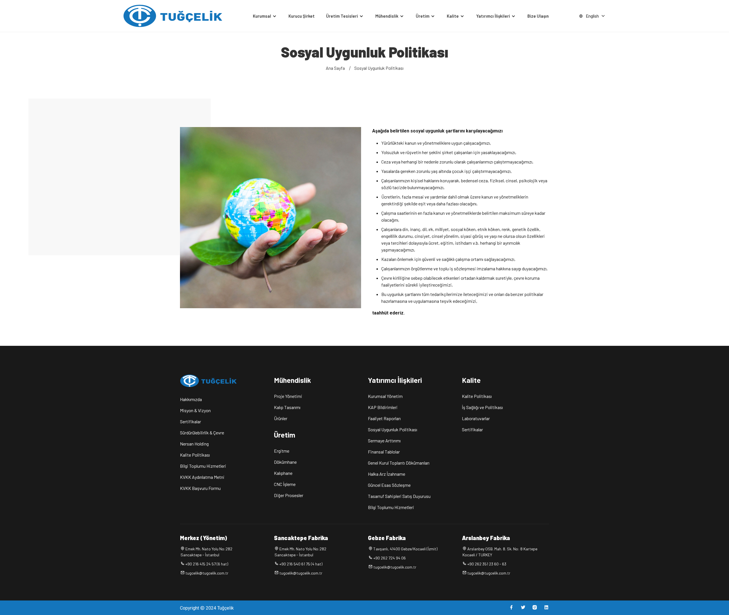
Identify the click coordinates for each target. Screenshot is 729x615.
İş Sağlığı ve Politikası (482, 407)
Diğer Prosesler (288, 495)
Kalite (453, 16)
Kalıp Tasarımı (287, 407)
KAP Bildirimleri (383, 407)
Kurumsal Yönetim (385, 396)
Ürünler (280, 418)
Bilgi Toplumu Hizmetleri (203, 466)
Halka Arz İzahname (386, 474)
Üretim (423, 16)
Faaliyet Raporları (384, 418)
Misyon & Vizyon (195, 410)
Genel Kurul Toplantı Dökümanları (398, 462)
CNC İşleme (285, 484)
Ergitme (281, 450)
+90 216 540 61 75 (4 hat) (300, 563)
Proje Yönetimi (288, 396)
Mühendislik (387, 16)
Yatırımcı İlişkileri (493, 16)
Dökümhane (285, 462)
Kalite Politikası (195, 454)
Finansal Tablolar (384, 451)
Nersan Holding (194, 443)
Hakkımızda (191, 399)
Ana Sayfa (335, 68)
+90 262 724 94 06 (389, 557)
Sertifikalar (190, 421)
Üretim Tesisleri (342, 16)
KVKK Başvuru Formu (200, 488)
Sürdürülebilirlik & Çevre (202, 432)
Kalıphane (283, 473)
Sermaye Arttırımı (384, 440)
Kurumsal (262, 16)
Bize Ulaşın (538, 16)
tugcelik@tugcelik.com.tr (206, 573)
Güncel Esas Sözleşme (389, 485)
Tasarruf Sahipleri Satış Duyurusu (399, 496)
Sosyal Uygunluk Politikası (379, 68)
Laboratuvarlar (476, 418)
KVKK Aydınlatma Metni (202, 477)
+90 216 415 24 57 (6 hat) (206, 563)
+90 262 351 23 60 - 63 (486, 563)
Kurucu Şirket (301, 16)
